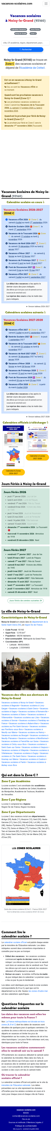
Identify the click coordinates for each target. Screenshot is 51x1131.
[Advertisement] (25, 157)
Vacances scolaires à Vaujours (35, 737)
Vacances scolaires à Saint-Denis (23, 698)
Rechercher (26, 49)
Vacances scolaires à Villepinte (15, 740)
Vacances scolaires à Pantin (13, 752)
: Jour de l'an (25, 554)
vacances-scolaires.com (16, 3)
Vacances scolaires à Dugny (26, 743)
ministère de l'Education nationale (15, 1075)
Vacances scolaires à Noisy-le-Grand (17, 692)
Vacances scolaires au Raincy (31, 722)
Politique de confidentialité (26, 1116)
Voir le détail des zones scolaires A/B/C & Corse (25, 902)
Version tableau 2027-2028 (39, 417)
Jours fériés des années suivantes (24, 600)
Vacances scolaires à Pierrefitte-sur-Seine (19, 731)
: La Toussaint (27, 527)
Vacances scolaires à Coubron (33, 749)
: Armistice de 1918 (27, 588)
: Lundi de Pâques (24, 558)
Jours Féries (35, 29)
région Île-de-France (33, 625)
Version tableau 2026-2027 (39, 306)
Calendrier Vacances (18, 29)
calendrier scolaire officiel (15, 932)
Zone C (33, 33)
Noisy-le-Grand (20, 33)
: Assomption (24, 582)
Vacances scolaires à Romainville (32, 701)
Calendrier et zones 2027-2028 (37, 457)
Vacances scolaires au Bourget (14, 725)
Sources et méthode (17, 1113)
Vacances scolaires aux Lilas (26, 707)
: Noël (23, 540)
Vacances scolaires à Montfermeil (33, 728)
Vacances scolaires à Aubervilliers (24, 713)
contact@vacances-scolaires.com (26, 1106)
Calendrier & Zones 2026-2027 (13, 472)
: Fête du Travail (24, 561)
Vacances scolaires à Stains (13, 704)
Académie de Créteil (32, 67)
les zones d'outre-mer (38, 981)
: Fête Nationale (25, 578)
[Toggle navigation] (46, 3)
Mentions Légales (34, 1113)
